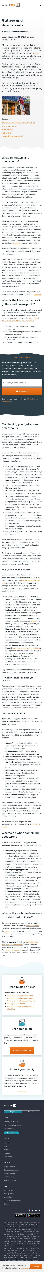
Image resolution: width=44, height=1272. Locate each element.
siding (33, 621)
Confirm (36, 1266)
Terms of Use (6, 401)
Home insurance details (13, 136)
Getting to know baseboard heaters (21, 1001)
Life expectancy (9, 126)
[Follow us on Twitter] (33, 1210)
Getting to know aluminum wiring (20, 995)
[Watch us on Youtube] (36, 1210)
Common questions (11, 1170)
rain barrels (17, 243)
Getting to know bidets (16, 1003)
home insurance (32, 926)
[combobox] (22, 383)
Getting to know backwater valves (20, 998)
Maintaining (7, 129)
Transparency (9, 1177)
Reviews (7, 1150)
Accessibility (9, 1197)
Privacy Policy (31, 399)
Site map (7, 1204)
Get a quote (23, 391)
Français (31, 1112)
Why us (6, 1146)
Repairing (6, 132)
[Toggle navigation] (40, 5)
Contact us (8, 1157)
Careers (7, 1153)
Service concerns (10, 1180)
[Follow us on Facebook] (29, 1210)
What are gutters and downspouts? (18, 122)
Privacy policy (9, 1194)
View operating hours (12, 1125)
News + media (9, 1173)
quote (7, 931)
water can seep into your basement (26, 648)
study (35, 53)
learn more (25, 1268)
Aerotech (37, 294)
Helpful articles (9, 1166)
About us (7, 1143)
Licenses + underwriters (13, 1200)
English (12, 1112)
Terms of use (9, 1190)
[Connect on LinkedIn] (39, 1210)
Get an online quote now (22, 1050)
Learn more (22, 1092)
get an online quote (12, 950)
